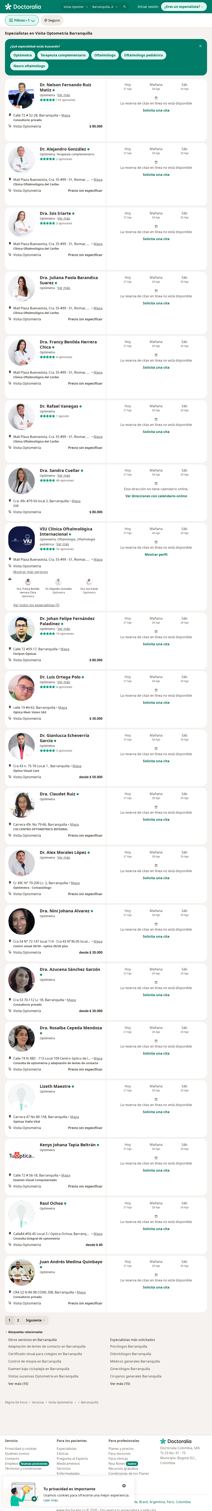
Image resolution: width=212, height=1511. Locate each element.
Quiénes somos (17, 1453)
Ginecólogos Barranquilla (130, 1368)
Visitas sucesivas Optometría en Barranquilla (43, 1376)
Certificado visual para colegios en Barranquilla (45, 1354)
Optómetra (22, 55)
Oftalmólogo (105, 55)
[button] (200, 46)
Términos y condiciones (23, 1468)
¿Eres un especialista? (182, 6)
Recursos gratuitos (123, 1468)
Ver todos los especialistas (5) (36, 605)
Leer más (50, 1500)
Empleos (26, 1463)
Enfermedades (68, 1473)
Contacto (12, 1458)
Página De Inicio (16, 1402)
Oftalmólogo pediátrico (143, 55)
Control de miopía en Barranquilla (34, 1361)
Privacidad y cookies (21, 1448)
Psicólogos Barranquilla (128, 1346)
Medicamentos (68, 1463)
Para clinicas (118, 1458)
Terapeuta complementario (63, 55)
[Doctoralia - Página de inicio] (31, 6)
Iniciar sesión (148, 6)
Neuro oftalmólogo (29, 66)
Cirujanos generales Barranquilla (135, 1376)
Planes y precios (121, 1448)
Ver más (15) (18, 1383)
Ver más (63, 95)
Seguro (54, 20)
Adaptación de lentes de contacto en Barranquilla (47, 1346)
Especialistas (67, 1448)
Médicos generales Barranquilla (135, 1361)
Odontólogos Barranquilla (130, 1354)
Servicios (38, 1402)
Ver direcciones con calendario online (156, 496)
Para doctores (119, 1453)
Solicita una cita (156, 110)
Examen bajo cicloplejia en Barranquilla (38, 1368)
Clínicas (63, 1453)
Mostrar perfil (156, 554)
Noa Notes (122, 1463)
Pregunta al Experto (72, 1458)
